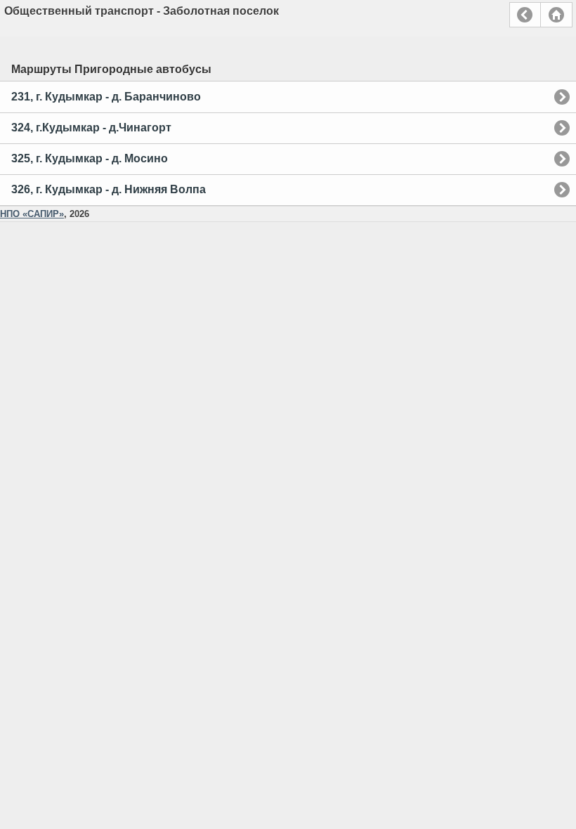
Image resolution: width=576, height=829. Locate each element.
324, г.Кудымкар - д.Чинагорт (91, 127)
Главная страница (556, 14)
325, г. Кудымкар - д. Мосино (89, 158)
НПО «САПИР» (32, 214)
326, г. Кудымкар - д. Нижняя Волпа (108, 189)
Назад (525, 14)
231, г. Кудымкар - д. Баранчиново (106, 97)
